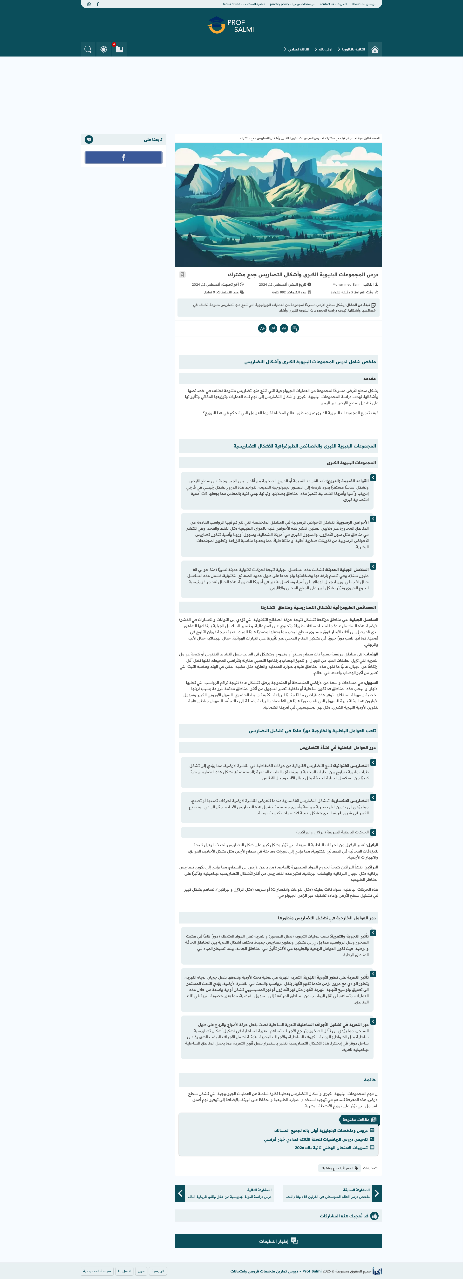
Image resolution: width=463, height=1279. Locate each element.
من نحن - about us (364, 4)
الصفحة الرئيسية (369, 138)
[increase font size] (262, 328)
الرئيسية (158, 1271)
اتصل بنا (124, 1271)
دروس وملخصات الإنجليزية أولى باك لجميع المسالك (321, 1130)
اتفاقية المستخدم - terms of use (244, 4)
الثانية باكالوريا (353, 49)
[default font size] (273, 328)
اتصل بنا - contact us (333, 4)
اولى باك (325, 49)
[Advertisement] (231, 93)
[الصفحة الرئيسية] (375, 49)
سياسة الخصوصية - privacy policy (292, 4)
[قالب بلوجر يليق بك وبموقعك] (377, 1271)
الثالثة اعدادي (298, 49)
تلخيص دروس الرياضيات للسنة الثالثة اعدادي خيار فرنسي (316, 1139)
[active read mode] (295, 328)
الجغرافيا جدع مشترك (339, 138)
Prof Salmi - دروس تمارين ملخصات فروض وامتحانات (276, 1271)
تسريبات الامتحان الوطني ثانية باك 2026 (331, 1147)
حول (141, 1271)
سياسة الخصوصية (97, 1271)
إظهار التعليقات (273, 1241)
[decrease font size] (284, 328)
